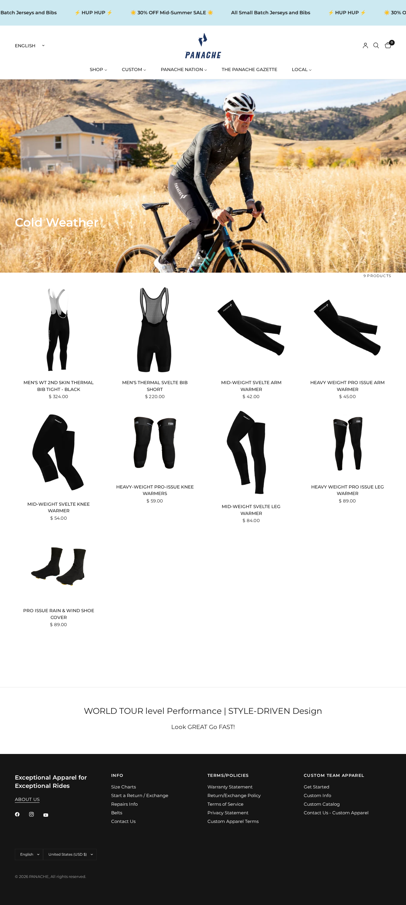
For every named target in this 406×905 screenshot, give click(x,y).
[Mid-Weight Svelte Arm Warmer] (251, 329)
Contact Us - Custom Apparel (336, 813)
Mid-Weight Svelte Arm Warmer (251, 386)
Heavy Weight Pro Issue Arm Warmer (347, 386)
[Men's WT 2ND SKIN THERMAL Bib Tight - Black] (58, 329)
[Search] (376, 46)
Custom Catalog (322, 804)
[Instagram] (35, 814)
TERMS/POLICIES (228, 775)
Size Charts (123, 787)
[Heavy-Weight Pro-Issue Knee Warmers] (155, 442)
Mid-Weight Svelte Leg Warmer (251, 510)
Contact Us (123, 821)
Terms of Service (225, 804)
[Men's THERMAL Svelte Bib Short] (155, 329)
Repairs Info (124, 804)
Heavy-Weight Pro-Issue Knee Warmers (155, 490)
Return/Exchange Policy (234, 795)
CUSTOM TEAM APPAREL (334, 775)
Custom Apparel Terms (233, 821)
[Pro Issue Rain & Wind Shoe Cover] (58, 566)
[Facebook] (21, 814)
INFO (117, 775)
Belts (116, 813)
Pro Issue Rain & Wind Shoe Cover (58, 614)
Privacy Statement (227, 813)
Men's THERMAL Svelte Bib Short (155, 386)
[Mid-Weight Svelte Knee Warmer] (58, 451)
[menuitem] (100, 69)
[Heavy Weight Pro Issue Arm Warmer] (347, 329)
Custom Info (317, 795)
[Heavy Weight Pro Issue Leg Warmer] (347, 442)
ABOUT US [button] (27, 799)
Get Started (316, 787)
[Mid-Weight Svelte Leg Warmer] (251, 452)
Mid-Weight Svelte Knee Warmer (58, 507)
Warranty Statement (230, 787)
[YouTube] (49, 815)
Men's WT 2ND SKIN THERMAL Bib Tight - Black (58, 386)
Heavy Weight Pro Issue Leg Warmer (347, 490)
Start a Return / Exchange (139, 795)
